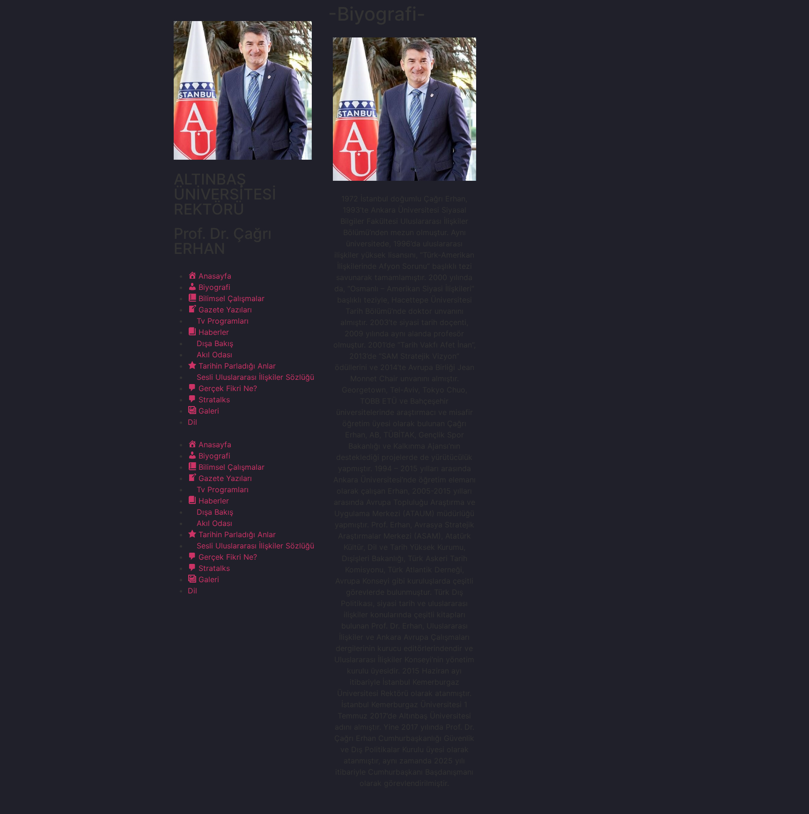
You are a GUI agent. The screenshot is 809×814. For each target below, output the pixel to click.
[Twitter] (206, 617)
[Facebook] (180, 617)
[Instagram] (258, 617)
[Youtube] (232, 617)
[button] (243, 433)
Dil (192, 422)
